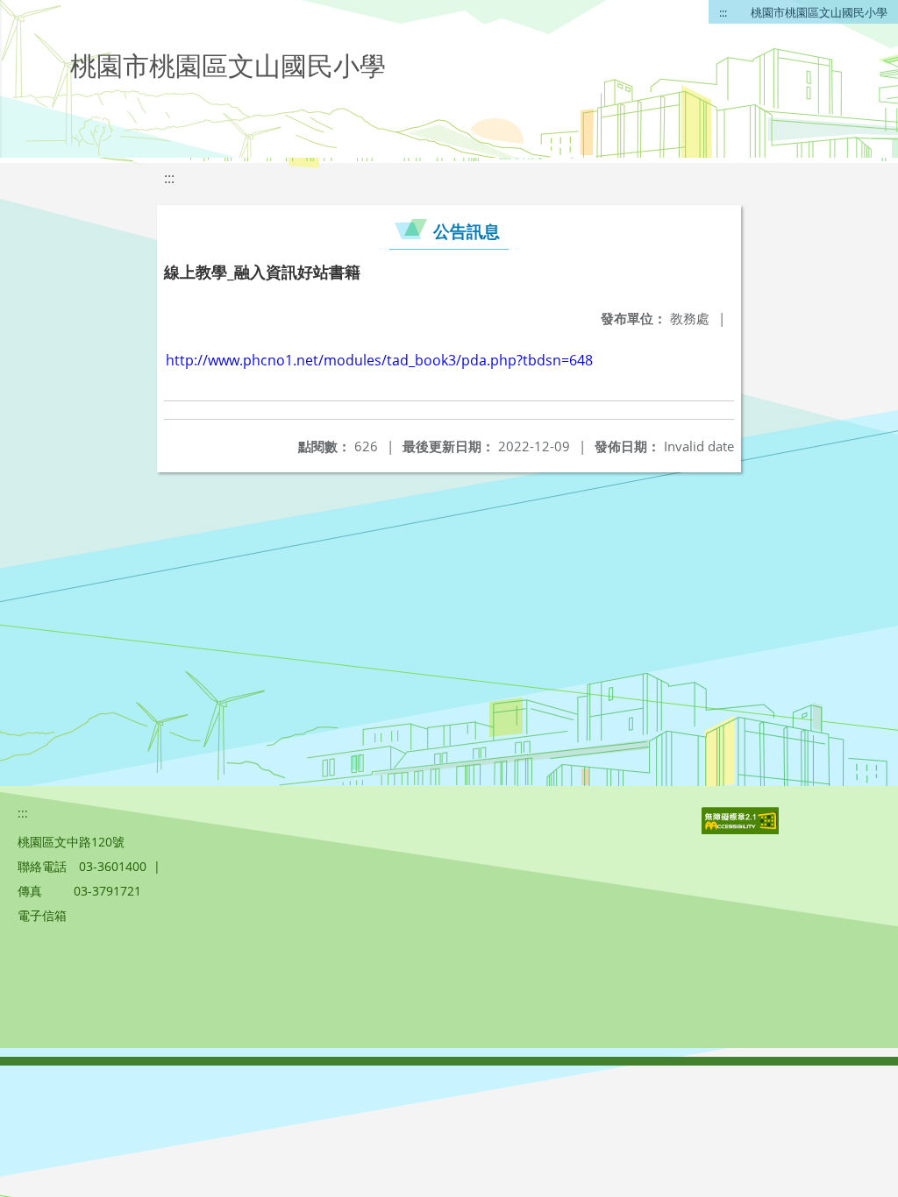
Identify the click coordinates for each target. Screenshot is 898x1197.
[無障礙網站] (742, 829)
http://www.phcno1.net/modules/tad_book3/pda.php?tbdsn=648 (379, 360)
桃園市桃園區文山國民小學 (819, 12)
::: (723, 12)
